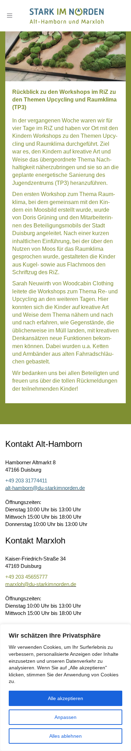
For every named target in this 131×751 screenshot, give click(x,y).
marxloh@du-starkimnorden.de (40, 584)
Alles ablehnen (65, 736)
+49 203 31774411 (26, 480)
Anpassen (65, 717)
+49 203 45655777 (26, 577)
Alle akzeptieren (65, 698)
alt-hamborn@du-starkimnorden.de (45, 488)
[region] (65, 687)
